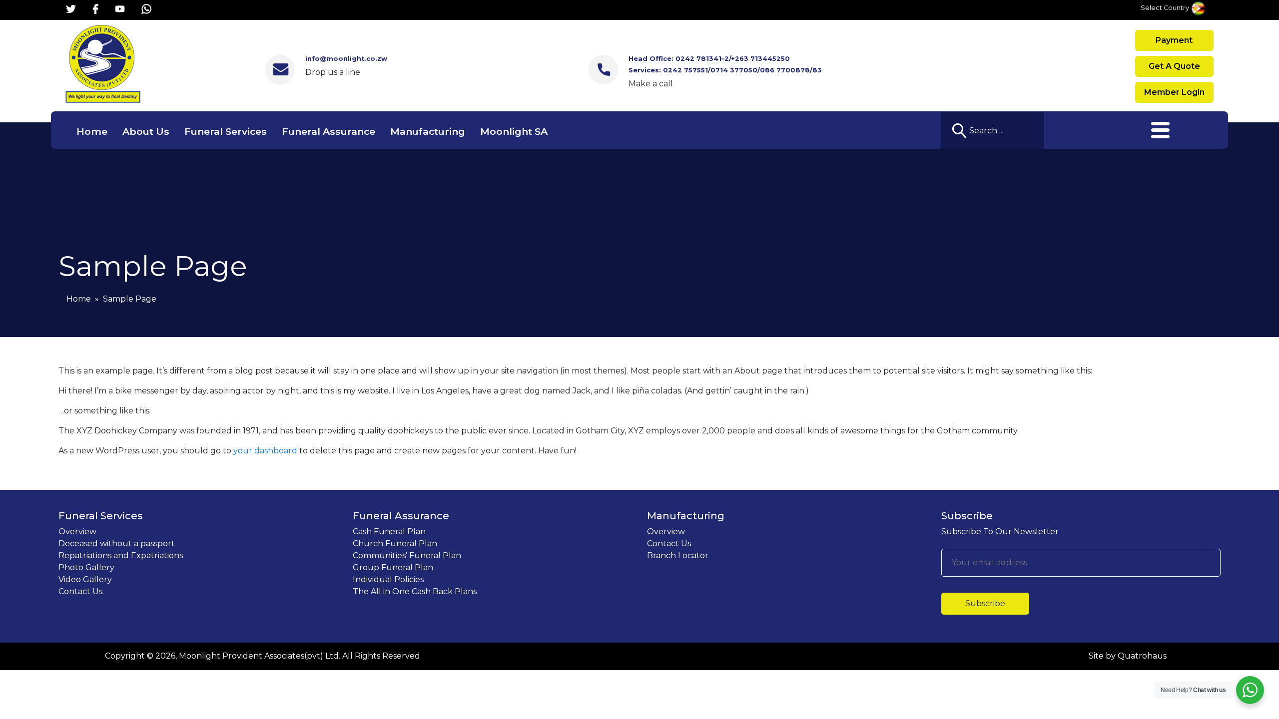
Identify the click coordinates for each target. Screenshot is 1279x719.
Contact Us (80, 591)
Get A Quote (1174, 66)
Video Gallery (85, 579)
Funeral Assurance (328, 131)
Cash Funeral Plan (389, 531)
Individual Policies (388, 579)
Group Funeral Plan (393, 567)
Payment (1174, 40)
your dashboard (265, 450)
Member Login (1174, 92)
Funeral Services (225, 131)
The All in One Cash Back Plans (415, 591)
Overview (77, 531)
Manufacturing (427, 131)
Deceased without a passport (116, 543)
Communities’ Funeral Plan (407, 555)
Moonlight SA (514, 131)
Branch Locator (677, 555)
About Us (145, 131)
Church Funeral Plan (395, 543)
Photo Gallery (86, 567)
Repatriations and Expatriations (120, 555)
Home (91, 131)
